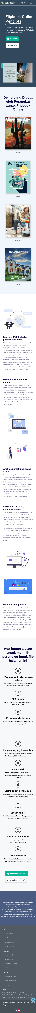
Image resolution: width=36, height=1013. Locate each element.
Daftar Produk (9, 933)
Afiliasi (6, 967)
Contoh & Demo (9, 946)
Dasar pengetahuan (10, 976)
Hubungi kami (9, 985)
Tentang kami (9, 955)
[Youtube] (19, 1010)
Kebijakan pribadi (9, 959)
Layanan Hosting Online (11, 942)
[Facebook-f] (16, 1010)
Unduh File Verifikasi (10, 980)
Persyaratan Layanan (11, 963)
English (23, 2)
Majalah (18, 152)
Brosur (18, 196)
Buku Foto (18, 240)
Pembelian (8, 938)
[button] (30, 2)
